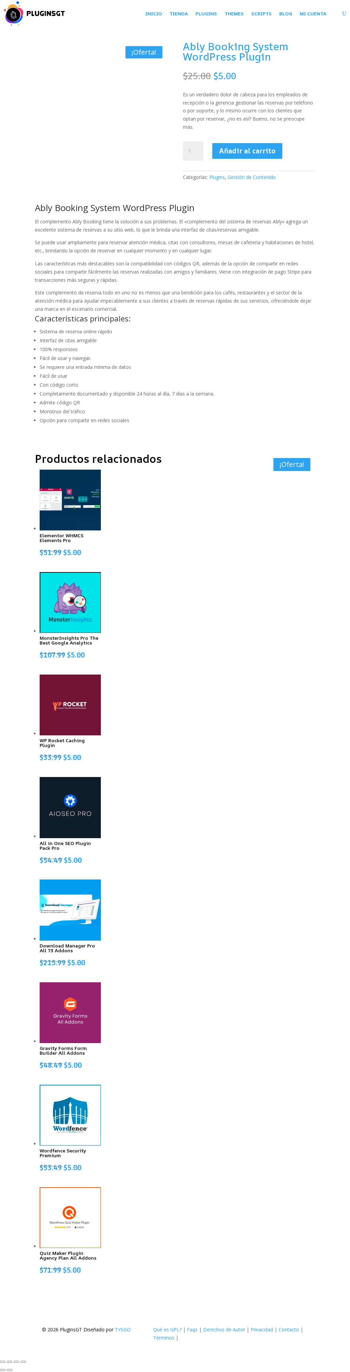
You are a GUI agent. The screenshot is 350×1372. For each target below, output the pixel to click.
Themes (234, 13)
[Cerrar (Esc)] (23, 1362)
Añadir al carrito (247, 150)
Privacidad (262, 1329)
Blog (285, 13)
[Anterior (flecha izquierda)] (2, 1370)
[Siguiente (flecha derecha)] (9, 1370)
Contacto (289, 1329)
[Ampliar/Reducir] (2, 1362)
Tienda (179, 13)
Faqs (192, 1329)
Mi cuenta (313, 13)
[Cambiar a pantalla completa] (9, 1362)
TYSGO (123, 1329)
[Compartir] (16, 1362)
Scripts (261, 13)
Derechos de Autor (224, 1329)
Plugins (206, 13)
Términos (163, 1337)
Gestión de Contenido (252, 177)
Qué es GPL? (167, 1329)
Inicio (153, 13)
